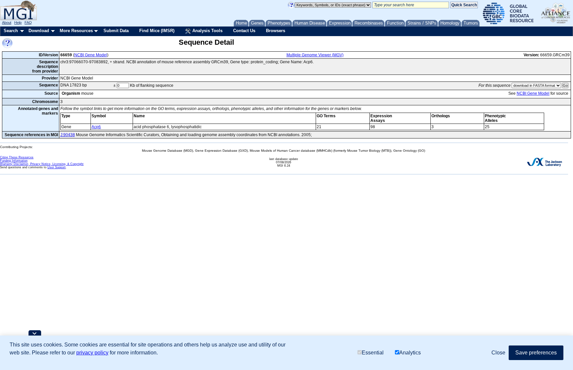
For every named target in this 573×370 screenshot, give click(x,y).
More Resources (76, 30)
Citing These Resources (16, 157)
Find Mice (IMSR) (156, 30)
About (6, 23)
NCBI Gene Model (90, 55)
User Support (56, 167)
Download (39, 30)
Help (18, 23)
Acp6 (96, 127)
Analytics (410, 352)
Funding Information (14, 160)
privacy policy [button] (92, 352)
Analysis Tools (207, 30)
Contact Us (244, 30)
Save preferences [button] (536, 352)
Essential (373, 352)
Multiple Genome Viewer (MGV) (315, 55)
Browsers (275, 30)
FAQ (28, 23)
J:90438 (67, 134)
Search (11, 30)
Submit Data (116, 30)
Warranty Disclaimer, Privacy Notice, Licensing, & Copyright (42, 164)
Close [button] (498, 352)
